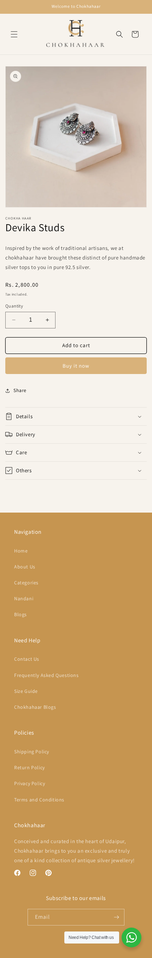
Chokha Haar (51, 952)
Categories (26, 582)
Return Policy (29, 767)
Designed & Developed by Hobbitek (96, 952)
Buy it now (76, 365)
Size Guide (26, 691)
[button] (14, 34)
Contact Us (26, 659)
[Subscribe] (116, 917)
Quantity (14, 306)
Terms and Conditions (39, 799)
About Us (24, 566)
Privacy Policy (29, 783)
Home (21, 551)
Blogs (20, 614)
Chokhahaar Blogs (35, 707)
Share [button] (20, 390)
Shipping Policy (31, 751)
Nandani (23, 598)
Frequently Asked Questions (46, 675)
